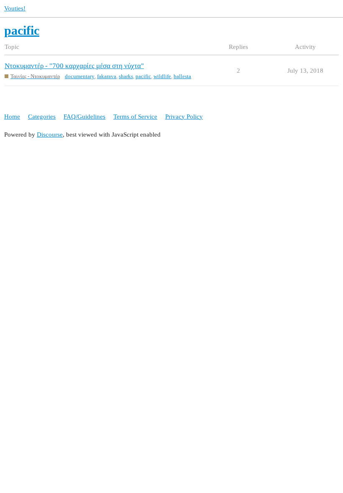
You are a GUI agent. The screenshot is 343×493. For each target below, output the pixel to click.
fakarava (106, 76)
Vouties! (15, 8)
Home (12, 116)
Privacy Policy (184, 116)
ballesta (182, 76)
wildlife (162, 76)
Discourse (50, 134)
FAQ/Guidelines (84, 116)
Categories (42, 116)
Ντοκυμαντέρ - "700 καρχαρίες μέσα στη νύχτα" (74, 66)
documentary (80, 76)
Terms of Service (135, 116)
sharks (126, 76)
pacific (143, 76)
